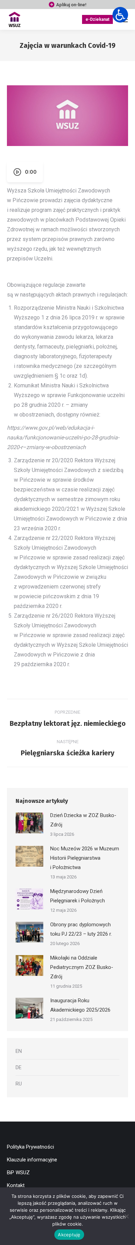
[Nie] (126, 1216)
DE (18, 1067)
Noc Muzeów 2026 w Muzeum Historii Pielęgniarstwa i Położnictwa (84, 857)
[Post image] (29, 823)
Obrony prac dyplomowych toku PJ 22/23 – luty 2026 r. (81, 929)
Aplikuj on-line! (71, 4)
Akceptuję (69, 1234)
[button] (120, 15)
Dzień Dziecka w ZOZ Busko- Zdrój (83, 820)
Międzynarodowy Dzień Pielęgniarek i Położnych (77, 896)
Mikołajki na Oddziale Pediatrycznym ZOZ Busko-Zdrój (81, 967)
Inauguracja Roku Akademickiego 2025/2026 (80, 1005)
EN (19, 1051)
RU (19, 1084)
